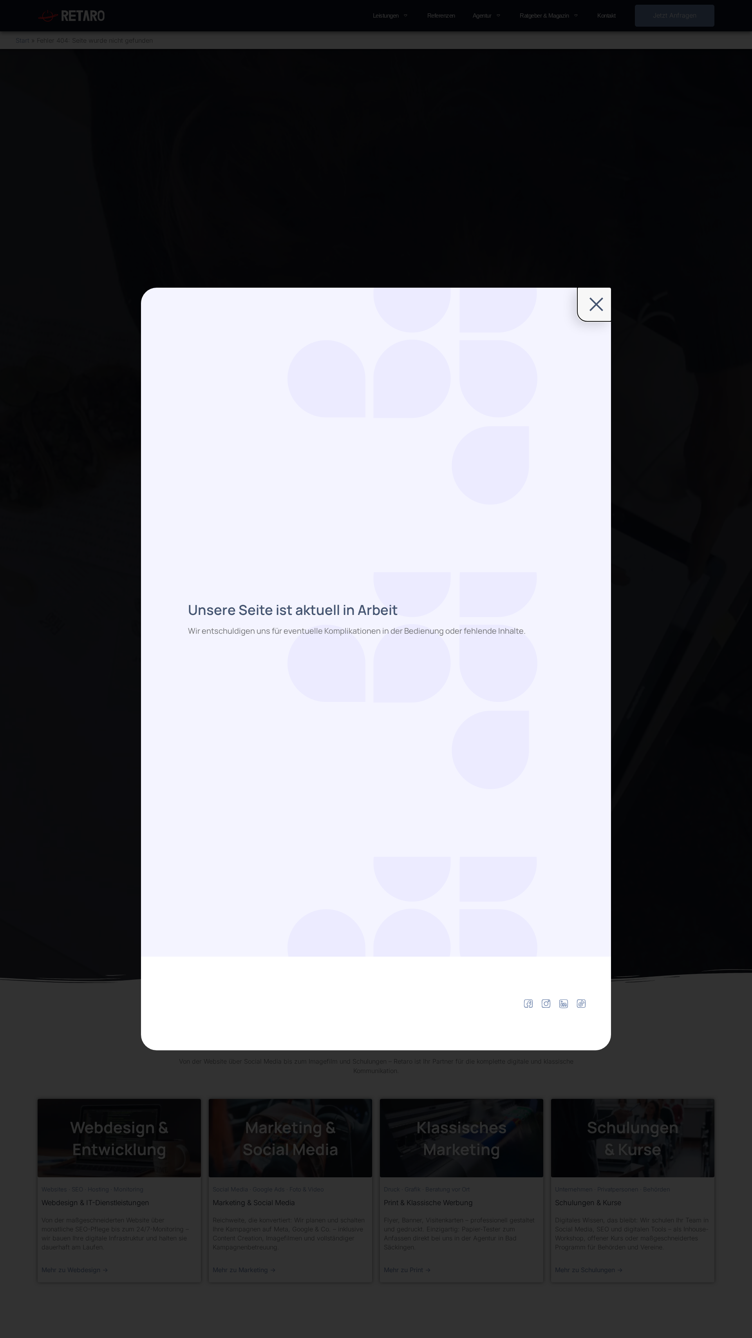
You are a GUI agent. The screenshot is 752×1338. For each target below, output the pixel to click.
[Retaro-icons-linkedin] (563, 1003)
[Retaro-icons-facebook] (528, 1003)
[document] (376, 669)
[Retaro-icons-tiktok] (581, 1003)
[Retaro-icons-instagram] (546, 1003)
